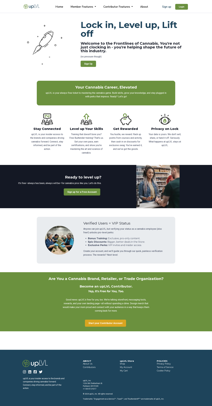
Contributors (89, 367)
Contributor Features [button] (117, 7)
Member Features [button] (82, 7)
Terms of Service (165, 367)
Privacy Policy (164, 363)
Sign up (166, 7)
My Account (126, 367)
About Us (87, 363)
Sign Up (88, 63)
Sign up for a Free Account (82, 192)
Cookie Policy (163, 370)
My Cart (124, 370)
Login (181, 7)
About (144, 7)
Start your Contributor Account (105, 323)
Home (59, 7)
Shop (122, 363)
